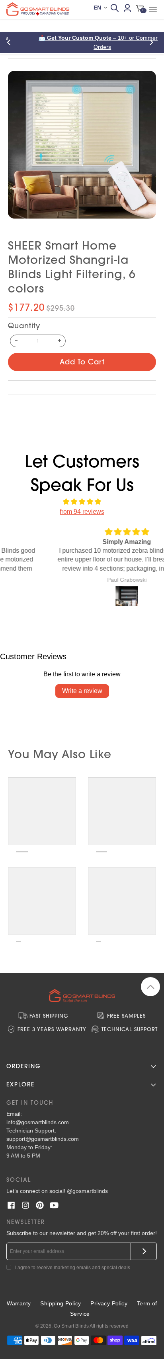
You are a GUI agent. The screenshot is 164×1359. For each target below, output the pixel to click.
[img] (82, 502)
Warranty (19, 1303)
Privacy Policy (108, 1303)
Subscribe (144, 1251)
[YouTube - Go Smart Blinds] (54, 1205)
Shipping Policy (60, 1303)
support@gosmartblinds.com (42, 1139)
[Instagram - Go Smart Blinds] (25, 1205)
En (97, 7)
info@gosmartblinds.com (37, 1122)
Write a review (82, 690)
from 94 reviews (82, 511)
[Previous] (11, 42)
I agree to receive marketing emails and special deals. (73, 1267)
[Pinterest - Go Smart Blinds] (40, 1205)
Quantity (24, 325)
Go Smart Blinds (71, 1326)
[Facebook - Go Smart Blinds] (11, 1205)
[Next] (153, 42)
